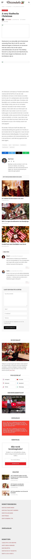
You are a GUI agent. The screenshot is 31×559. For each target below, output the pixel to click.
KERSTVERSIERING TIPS (7, 518)
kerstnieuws (5, 147)
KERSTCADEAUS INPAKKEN (8, 545)
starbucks (12, 147)
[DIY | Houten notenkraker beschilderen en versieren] (5, 485)
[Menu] (2, 2)
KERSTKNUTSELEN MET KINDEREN (10, 510)
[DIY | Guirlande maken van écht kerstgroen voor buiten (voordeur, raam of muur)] (5, 477)
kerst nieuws (16, 145)
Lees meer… (12, 370)
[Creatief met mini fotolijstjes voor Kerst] (15, 234)
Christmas (5, 145)
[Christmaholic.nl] (15, 2)
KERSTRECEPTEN (6, 548)
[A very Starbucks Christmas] (15, 31)
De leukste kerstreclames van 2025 (12, 198)
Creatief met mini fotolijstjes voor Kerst (14, 244)
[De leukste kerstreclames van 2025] (15, 188)
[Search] (29, 2)
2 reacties (23, 19)
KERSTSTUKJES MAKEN (7, 513)
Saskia (7, 270)
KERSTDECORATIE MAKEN (8, 507)
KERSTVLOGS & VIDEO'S (7, 553)
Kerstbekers (23, 145)
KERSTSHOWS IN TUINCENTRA (9, 550)
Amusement (4, 10)
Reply (27, 267)
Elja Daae (8, 19)
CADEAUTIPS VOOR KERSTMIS (9, 542)
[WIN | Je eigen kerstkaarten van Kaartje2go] (15, 211)
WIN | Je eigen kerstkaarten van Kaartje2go (15, 221)
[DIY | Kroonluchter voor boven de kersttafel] (5, 493)
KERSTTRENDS (5, 515)
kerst (10, 145)
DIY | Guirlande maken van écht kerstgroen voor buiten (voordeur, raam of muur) (19, 477)
